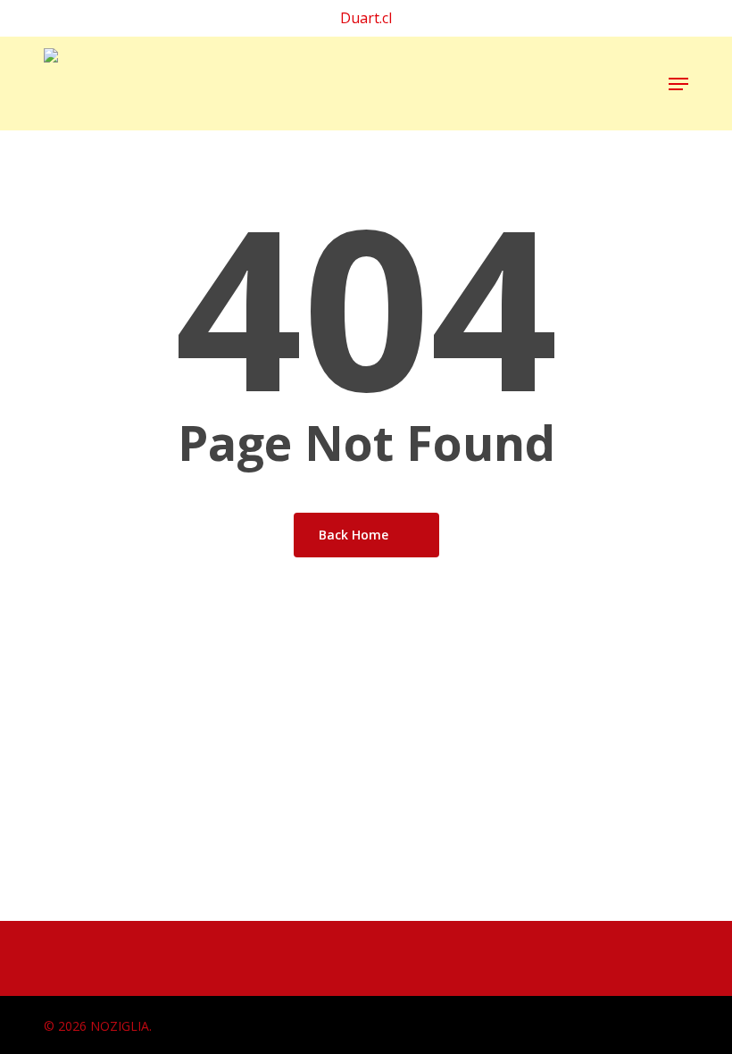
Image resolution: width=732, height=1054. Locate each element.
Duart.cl (366, 18)
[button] (678, 84)
